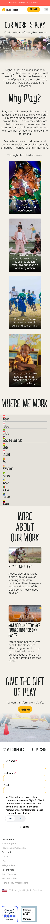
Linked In (19, 898)
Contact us (7, 856)
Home (10, 9)
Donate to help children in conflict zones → (25, 3)
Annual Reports (9, 843)
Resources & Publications (14, 848)
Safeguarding (8, 865)
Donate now (25, 709)
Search (24, 9)
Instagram (14, 898)
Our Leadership (9, 874)
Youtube (25, 898)
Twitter (8, 898)
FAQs (4, 861)
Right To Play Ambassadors (15, 883)
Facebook (3, 898)
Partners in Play (9, 878)
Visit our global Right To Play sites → (27, 890)
